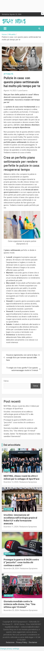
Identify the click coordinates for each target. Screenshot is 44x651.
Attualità (8, 74)
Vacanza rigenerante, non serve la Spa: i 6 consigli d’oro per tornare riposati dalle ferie (23, 357)
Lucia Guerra (22, 91)
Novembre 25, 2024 (11, 610)
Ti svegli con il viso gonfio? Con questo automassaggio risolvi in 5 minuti (22, 369)
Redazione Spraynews (28, 482)
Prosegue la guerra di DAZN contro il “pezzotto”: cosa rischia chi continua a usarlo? (19, 422)
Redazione (10, 642)
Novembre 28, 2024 (11, 568)
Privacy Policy (21, 642)
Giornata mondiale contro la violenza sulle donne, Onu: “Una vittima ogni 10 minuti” (19, 604)
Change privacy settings (9, 649)
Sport (6, 470)
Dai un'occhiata (12, 444)
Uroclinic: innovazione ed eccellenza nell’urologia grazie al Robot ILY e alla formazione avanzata (18, 414)
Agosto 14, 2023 (10, 91)
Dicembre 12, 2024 (11, 482)
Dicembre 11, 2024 (11, 527)
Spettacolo (9, 554)
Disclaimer (33, 642)
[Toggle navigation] (5, 28)
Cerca (6, 381)
